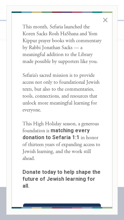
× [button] (105, 20)
